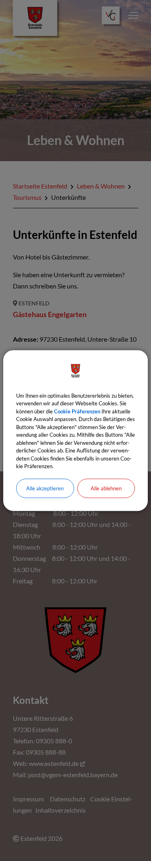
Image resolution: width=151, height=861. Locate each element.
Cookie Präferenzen (77, 411)
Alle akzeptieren (45, 488)
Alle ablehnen (106, 488)
